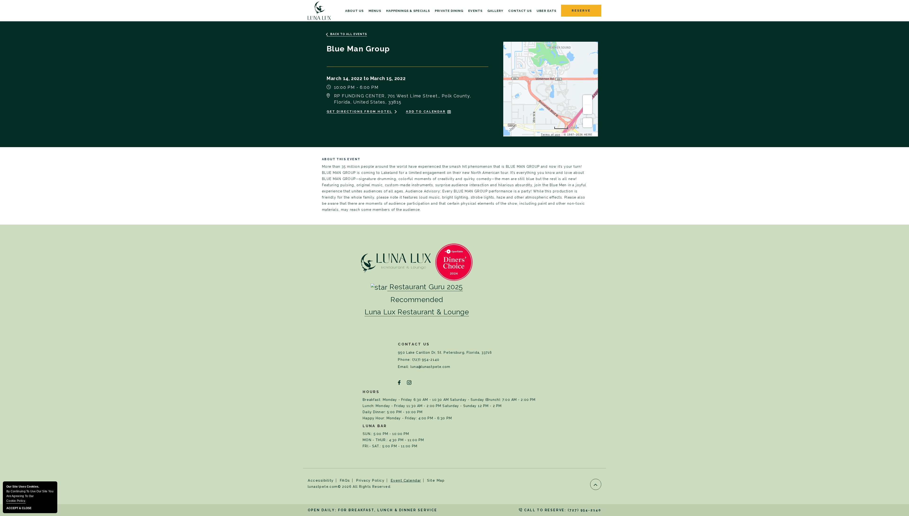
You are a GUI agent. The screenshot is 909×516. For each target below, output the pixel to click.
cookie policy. (16, 500)
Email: (404, 367)
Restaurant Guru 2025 (426, 287)
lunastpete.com (349, 487)
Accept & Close (18, 508)
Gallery (495, 11)
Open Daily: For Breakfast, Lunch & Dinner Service (372, 510)
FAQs (345, 480)
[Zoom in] (587, 99)
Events (475, 11)
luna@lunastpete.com (430, 367)
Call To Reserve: (562, 510)
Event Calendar (406, 480)
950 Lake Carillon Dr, (445, 352)
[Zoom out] (587, 109)
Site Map (436, 480)
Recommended (416, 299)
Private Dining (449, 11)
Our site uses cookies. (29, 493)
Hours (371, 392)
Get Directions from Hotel (359, 111)
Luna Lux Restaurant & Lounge (417, 312)
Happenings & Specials (408, 11)
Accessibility (321, 480)
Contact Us (520, 11)
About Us (354, 11)
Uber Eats (546, 11)
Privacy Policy (370, 480)
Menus (375, 11)
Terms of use (550, 134)
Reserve (581, 10)
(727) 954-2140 (425, 360)
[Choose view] (587, 122)
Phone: (405, 360)
